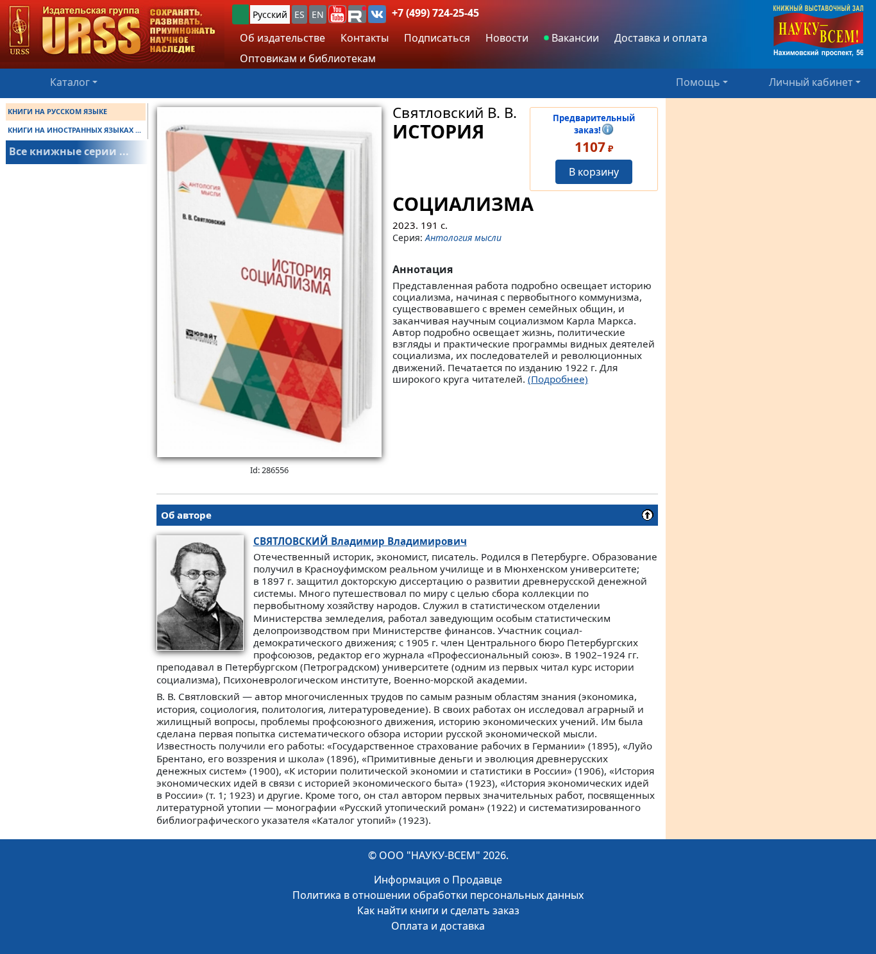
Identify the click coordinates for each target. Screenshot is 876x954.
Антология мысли (463, 237)
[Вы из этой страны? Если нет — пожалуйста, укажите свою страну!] (240, 14)
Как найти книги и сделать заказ (438, 910)
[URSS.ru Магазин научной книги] (112, 31)
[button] (337, 14)
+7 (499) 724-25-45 (435, 13)
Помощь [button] (698, 82)
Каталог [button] (70, 82)
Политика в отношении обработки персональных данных (438, 895)
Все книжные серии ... (69, 151)
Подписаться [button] (437, 38)
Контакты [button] (365, 38)
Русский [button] (270, 14)
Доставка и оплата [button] (660, 38)
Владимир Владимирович (360, 541)
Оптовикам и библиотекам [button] (308, 58)
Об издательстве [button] (282, 38)
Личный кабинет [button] (811, 82)
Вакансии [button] (574, 38)
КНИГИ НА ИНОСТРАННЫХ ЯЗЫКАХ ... (74, 130)
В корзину (594, 172)
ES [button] (299, 14)
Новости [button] (506, 38)
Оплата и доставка (438, 926)
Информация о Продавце (438, 880)
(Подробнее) (558, 378)
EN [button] (318, 14)
